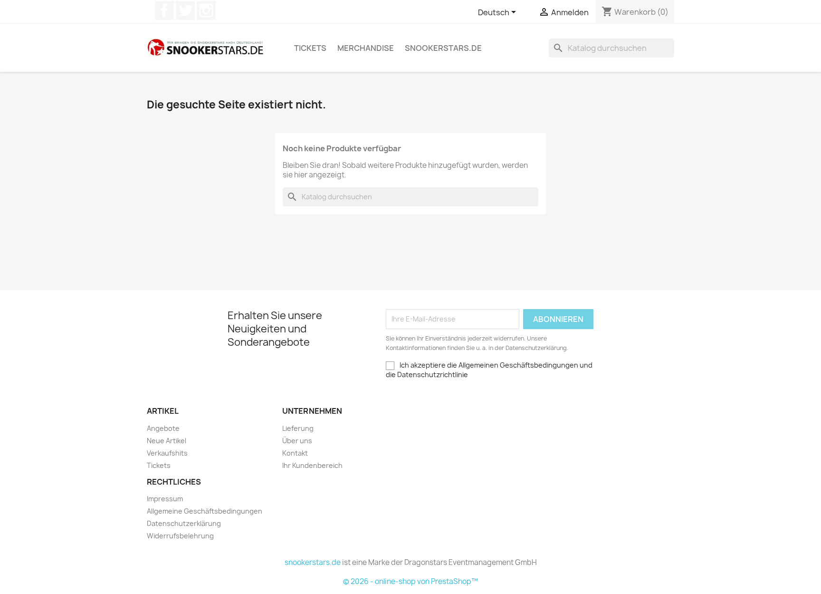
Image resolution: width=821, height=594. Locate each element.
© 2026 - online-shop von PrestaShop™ (410, 581)
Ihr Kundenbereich (312, 465)
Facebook (164, 10)
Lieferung (298, 428)
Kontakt (295, 453)
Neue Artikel (166, 440)
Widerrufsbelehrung (180, 535)
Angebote (163, 428)
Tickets (310, 48)
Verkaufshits (167, 453)
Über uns (297, 440)
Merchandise (365, 48)
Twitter (185, 10)
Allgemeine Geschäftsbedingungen (204, 511)
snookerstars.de (443, 48)
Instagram (206, 10)
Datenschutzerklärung (184, 523)
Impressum (165, 498)
